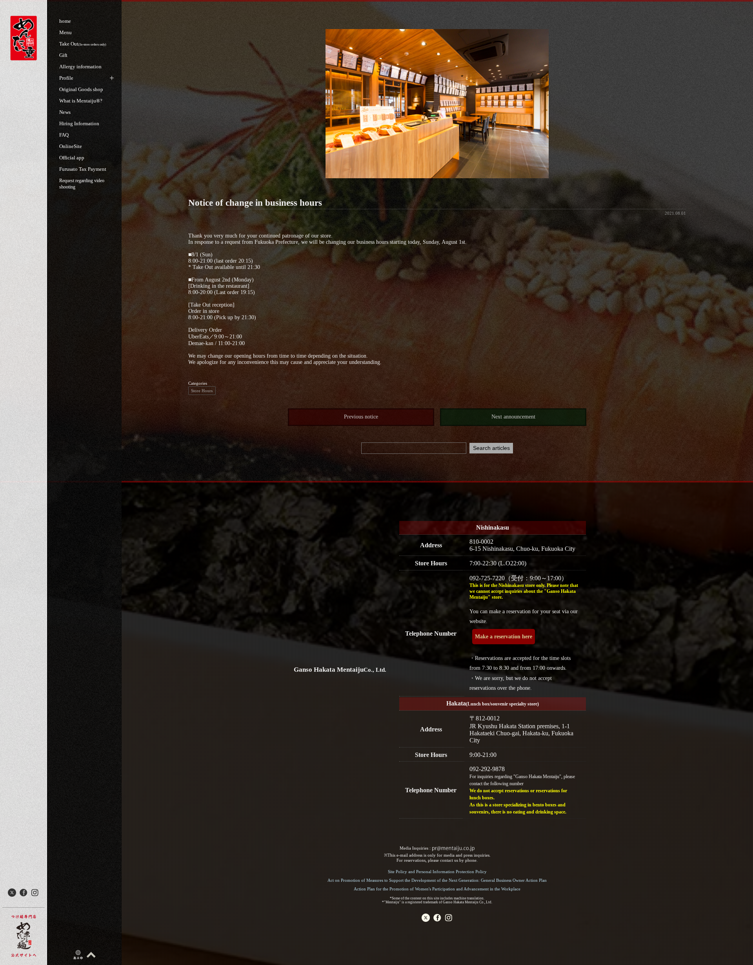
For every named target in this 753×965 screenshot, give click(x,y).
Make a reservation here (503, 637)
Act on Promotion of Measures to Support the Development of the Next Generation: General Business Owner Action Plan (437, 880)
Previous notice (361, 417)
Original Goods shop (81, 89)
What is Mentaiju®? (80, 101)
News (65, 112)
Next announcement (513, 417)
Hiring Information (79, 123)
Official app (71, 158)
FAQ (64, 135)
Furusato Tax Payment (82, 169)
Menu (65, 32)
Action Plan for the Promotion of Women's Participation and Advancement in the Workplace (437, 888)
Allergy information (80, 66)
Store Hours (202, 390)
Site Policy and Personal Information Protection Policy (437, 871)
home (65, 21)
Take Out (82, 44)
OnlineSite (70, 146)
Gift (63, 55)
